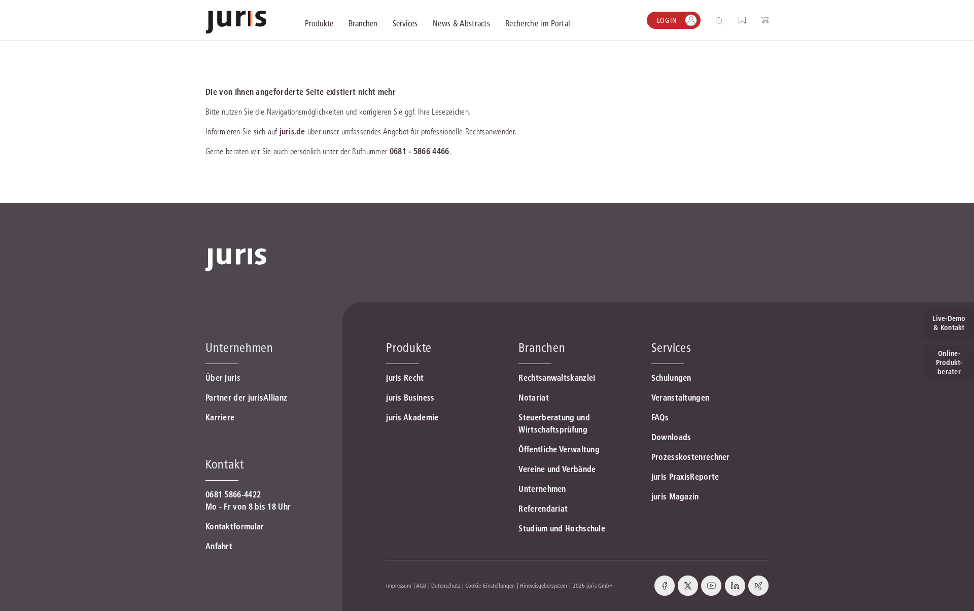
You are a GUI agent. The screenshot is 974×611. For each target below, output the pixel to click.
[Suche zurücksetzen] (712, 20)
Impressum (398, 585)
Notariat (533, 397)
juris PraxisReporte (685, 477)
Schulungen (671, 378)
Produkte (409, 347)
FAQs (660, 417)
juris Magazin (675, 496)
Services (671, 347)
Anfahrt (218, 546)
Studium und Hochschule (561, 528)
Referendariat (543, 509)
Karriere (219, 417)
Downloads (671, 437)
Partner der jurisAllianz (246, 397)
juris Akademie (412, 417)
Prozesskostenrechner (690, 457)
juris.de (292, 131)
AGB (421, 585)
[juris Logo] (236, 22)
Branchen (541, 347)
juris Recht (405, 378)
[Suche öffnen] (721, 20)
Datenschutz (446, 585)
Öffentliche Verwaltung (559, 449)
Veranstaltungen (680, 397)
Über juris (222, 378)
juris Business (410, 397)
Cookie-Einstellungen (490, 585)
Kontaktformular (234, 526)
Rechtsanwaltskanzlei (556, 378)
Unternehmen (542, 489)
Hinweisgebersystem (543, 585)
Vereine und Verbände (557, 469)
